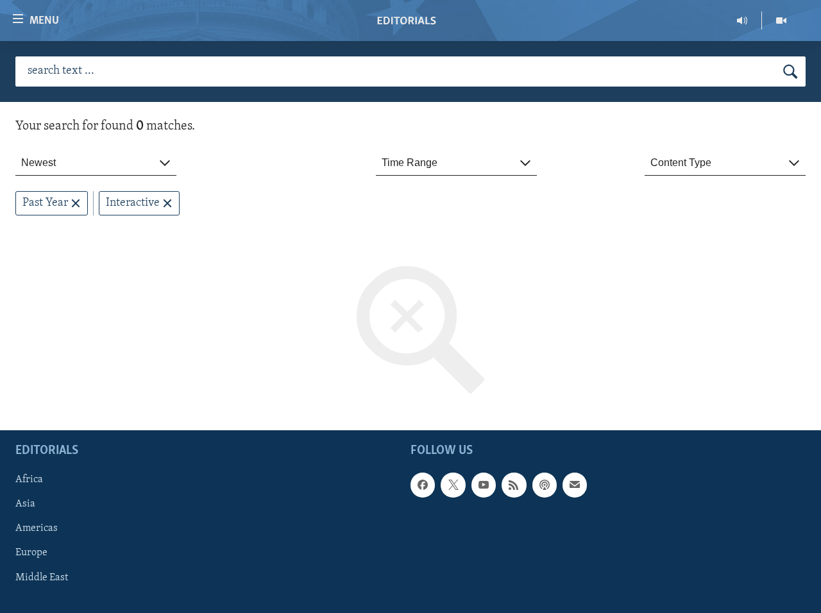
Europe (31, 553)
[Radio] (742, 20)
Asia (25, 505)
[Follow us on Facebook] (422, 485)
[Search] (790, 72)
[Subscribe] (575, 485)
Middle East (41, 578)
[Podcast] (544, 485)
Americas (36, 529)
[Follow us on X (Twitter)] (453, 485)
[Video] (781, 20)
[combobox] (95, 163)
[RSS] (514, 485)
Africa (29, 480)
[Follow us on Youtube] (483, 485)
